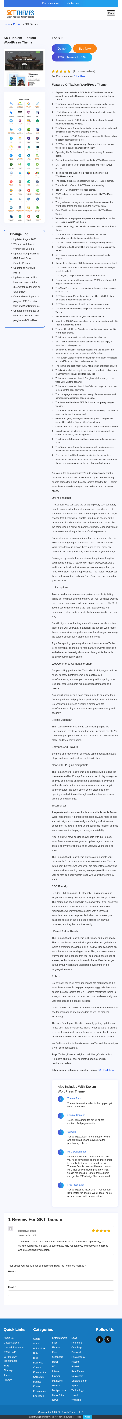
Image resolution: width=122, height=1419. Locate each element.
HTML (55, 1366)
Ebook (36, 1386)
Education (38, 1396)
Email (11, 1287)
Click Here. (69, 76)
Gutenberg (57, 1357)
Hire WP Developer (14, 1347)
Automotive (39, 1348)
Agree (87, 1417)
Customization (11, 1342)
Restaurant (77, 1376)
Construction (40, 1372)
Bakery (37, 1353)
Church (37, 1367)
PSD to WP (10, 1352)
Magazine (57, 1381)
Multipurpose (59, 1390)
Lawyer (56, 1376)
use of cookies (75, 1417)
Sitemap (8, 1370)
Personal (76, 1352)
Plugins (75, 1361)
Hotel (55, 1361)
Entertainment (59, 1338)
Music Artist (58, 1395)
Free (54, 1352)
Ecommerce (39, 1391)
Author (36, 1343)
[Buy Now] (85, 48)
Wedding (76, 1400)
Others (36, 1339)
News (55, 1400)
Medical (56, 1385)
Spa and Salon (79, 1381)
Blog (6, 1365)
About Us (9, 1338)
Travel (74, 1395)
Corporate (38, 1377)
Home (7, 24)
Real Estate (77, 1371)
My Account (73, 3)
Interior (56, 1371)
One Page (76, 1347)
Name (12, 1271)
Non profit (76, 1342)
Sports (74, 1385)
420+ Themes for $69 (72, 57)
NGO (74, 1338)
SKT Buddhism (106, 1070)
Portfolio (75, 1366)
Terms (7, 1375)
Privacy (8, 1380)
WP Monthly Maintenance (10, 1359)
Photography (78, 1357)
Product (17, 24)
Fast (54, 1342)
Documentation (50, 3)
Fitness (56, 1347)
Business (38, 1362)
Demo (62, 48)
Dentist (37, 1381)
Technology (77, 1390)
